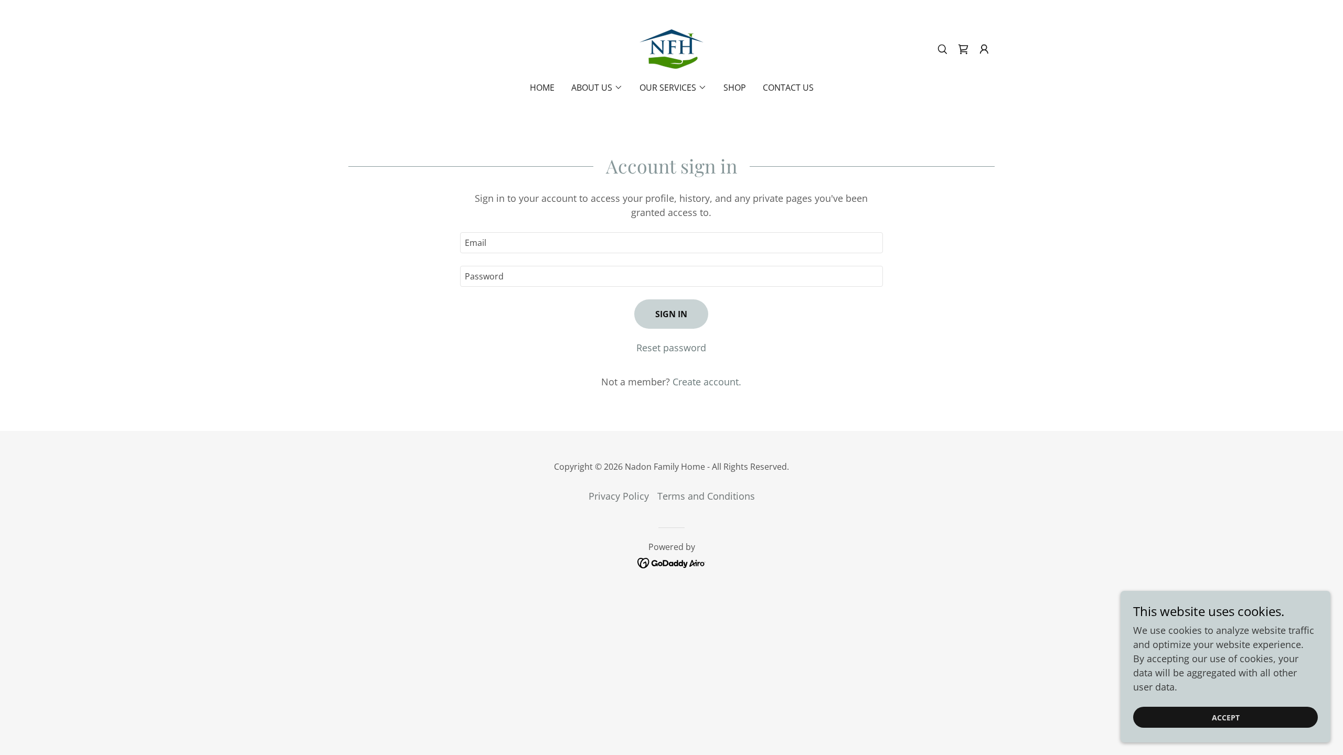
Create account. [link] (707, 381)
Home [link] (542, 87)
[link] (671, 47)
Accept (1226, 717)
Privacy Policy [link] (619, 496)
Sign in (671, 314)
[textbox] (671, 242)
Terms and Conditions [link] (706, 496)
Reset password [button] (671, 347)
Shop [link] (734, 87)
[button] (984, 49)
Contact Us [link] (788, 87)
